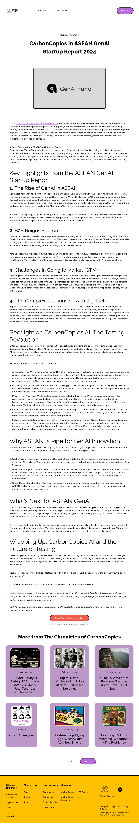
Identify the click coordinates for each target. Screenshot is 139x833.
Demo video (48, 792)
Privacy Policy (49, 807)
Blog (26, 802)
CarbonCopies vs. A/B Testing (74, 792)
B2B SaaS (10, 808)
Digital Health (12, 803)
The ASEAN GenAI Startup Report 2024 (37, 123)
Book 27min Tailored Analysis (69, 618)
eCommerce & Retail (11, 796)
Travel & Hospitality (11, 814)
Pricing (27, 797)
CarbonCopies (106, 796)
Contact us (48, 797)
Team (26, 792)
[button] (60, 10)
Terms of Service (50, 802)
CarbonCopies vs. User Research (71, 798)
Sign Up (125, 10)
